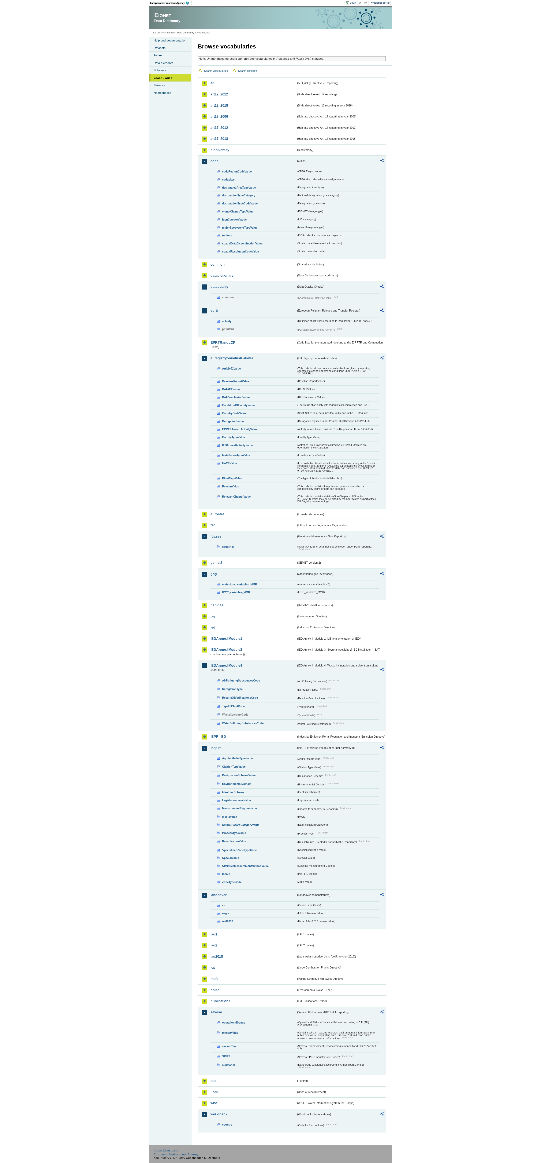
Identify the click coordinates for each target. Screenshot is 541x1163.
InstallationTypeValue (236, 455)
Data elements (163, 63)
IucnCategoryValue (234, 219)
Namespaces (162, 92)
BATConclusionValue (236, 397)
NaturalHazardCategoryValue (240, 824)
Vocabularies (163, 78)
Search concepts (247, 71)
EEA (171, 3)
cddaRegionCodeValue (237, 171)
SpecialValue (230, 857)
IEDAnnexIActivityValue (237, 445)
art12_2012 (219, 94)
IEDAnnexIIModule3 (226, 649)
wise (214, 1103)
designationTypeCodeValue (240, 203)
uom (214, 1092)
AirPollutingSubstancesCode (241, 680)
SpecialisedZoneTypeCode (239, 850)
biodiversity (219, 150)
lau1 (213, 934)
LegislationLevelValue (236, 800)
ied (212, 627)
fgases (215, 536)
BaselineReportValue (235, 381)
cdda (214, 161)
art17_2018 (219, 139)
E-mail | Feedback (166, 1150)
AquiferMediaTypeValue (237, 758)
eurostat (217, 514)
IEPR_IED (218, 736)
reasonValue (230, 1032)
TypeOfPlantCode (233, 706)
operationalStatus (233, 1022)
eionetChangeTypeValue (237, 211)
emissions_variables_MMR (239, 584)
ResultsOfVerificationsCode (240, 697)
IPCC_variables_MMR (236, 592)
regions (227, 235)
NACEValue (229, 463)
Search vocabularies (216, 71)
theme (226, 874)
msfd (214, 979)
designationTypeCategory (238, 195)
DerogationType (232, 689)
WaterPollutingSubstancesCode (243, 723)
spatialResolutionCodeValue (240, 251)
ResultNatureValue (234, 841)
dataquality (219, 286)
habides (216, 605)
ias (212, 616)
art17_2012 (219, 128)
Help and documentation (170, 40)
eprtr (214, 310)
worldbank (218, 1114)
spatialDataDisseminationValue (242, 243)
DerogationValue (233, 421)
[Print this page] (360, 3)
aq (212, 83)
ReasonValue (230, 486)
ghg (213, 574)
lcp (212, 967)
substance (228, 1064)
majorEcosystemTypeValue (239, 227)
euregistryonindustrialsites (232, 358)
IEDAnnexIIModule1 (226, 638)
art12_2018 (219, 105)
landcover (218, 895)
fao (213, 525)
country (227, 1124)
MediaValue (229, 816)
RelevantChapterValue (236, 496)
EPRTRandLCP (222, 342)
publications (220, 1001)
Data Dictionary (185, 32)
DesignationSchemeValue (238, 775)
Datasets (159, 48)
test (213, 1081)
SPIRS (226, 1056)
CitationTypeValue (234, 766)
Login (353, 2)
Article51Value (231, 368)
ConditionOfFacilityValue (238, 405)
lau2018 (216, 956)
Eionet (170, 32)
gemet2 (216, 562)
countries (228, 546)
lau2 (213, 945)
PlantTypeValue (232, 478)
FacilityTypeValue (233, 437)
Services (159, 85)
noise (214, 990)
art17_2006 (219, 116)
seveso (216, 1012)
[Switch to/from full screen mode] (366, 3)
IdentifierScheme (233, 792)
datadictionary (222, 275)
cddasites (228, 179)
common (217, 264)
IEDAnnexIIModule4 (226, 665)
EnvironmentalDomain (236, 783)
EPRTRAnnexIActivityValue (239, 429)
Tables (158, 55)
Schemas (160, 70)
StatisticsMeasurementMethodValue (245, 866)
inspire (215, 748)
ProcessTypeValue (234, 833)
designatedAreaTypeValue (239, 187)
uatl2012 (227, 921)
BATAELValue (231, 389)
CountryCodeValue (234, 413)
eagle (225, 913)
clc (224, 905)
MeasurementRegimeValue (239, 808)
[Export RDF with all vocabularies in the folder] (382, 161)
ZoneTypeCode (232, 882)
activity (226, 321)
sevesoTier (229, 1046)
